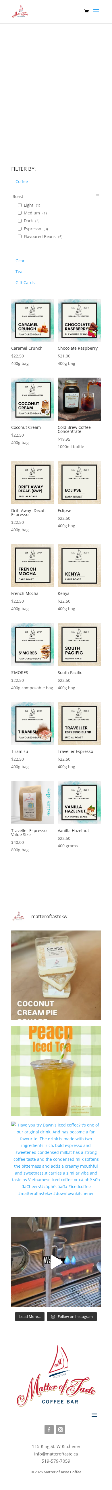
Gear (20, 260)
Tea (19, 271)
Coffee (22, 181)
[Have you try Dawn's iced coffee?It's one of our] (56, 1166)
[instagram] (60, 1429)
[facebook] (49, 1429)
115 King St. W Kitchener (56, 1446)
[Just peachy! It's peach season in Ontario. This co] (56, 1071)
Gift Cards (25, 282)
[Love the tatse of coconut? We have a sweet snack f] (56, 975)
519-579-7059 (56, 1461)
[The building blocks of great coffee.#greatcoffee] (56, 1262)
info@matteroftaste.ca (56, 1454)
